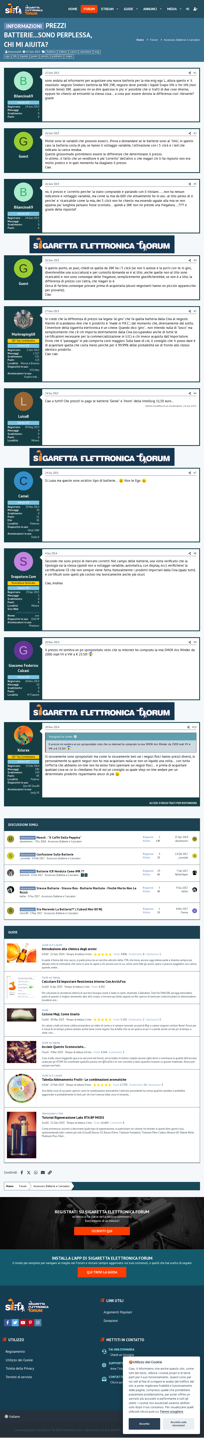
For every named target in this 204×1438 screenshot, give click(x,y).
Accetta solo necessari (178, 1424)
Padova (35, 779)
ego (7, 56)
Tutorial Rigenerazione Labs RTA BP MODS (73, 1117)
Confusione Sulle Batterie (55, 854)
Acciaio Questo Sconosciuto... (64, 1047)
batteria (51, 51)
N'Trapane (33, 694)
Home (72, 9)
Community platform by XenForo (48, 1430)
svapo (69, 56)
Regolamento (15, 1351)
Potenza (34, 523)
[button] (117, 9)
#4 (195, 260)
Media (172, 9)
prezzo (45, 56)
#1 (195, 73)
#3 (195, 184)
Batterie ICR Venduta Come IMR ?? (60, 871)
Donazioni (111, 1321)
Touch (45, 1052)
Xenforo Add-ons (102, 1430)
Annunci (150, 9)
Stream (107, 9)
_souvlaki (25, 858)
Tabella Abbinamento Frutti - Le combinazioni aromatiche (84, 1079)
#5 (195, 311)
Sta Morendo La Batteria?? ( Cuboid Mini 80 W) (69, 909)
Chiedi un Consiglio (122, 1355)
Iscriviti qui (102, 1231)
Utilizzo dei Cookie (19, 1360)
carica (73, 51)
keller (23, 896)
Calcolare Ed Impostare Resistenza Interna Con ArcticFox (84, 981)
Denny (184, 912)
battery (63, 51)
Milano (35, 440)
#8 (195, 553)
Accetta (144, 1423)
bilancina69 (14, 51)
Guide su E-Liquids (52, 945)
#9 (195, 642)
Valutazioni (152, 954)
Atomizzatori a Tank (52, 1113)
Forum (89, 9)
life (15, 56)
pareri (34, 56)
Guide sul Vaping (51, 977)
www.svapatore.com (27, 612)
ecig (97, 51)
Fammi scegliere (171, 1411)
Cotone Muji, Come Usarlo (61, 1014)
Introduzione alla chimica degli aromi (69, 949)
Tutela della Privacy (20, 1368)
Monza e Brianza (30, 363)
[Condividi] (196, 945)
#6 (195, 393)
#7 (195, 473)
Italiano (14, 1416)
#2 (195, 133)
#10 (194, 727)
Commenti (116, 1122)
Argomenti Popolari (118, 1312)
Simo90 (24, 913)
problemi (57, 56)
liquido (24, 56)
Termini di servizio (19, 1377)
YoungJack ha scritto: (61, 736)
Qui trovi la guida (102, 1272)
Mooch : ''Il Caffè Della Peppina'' (58, 837)
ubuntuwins (26, 841)
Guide (128, 9)
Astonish (24, 875)
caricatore (85, 51)
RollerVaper (181, 874)
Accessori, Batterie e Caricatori (65, 841)
